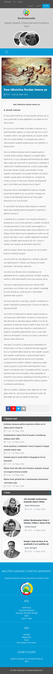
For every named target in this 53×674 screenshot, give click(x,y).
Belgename (26, 637)
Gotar (26, 616)
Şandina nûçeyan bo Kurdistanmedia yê (27, 659)
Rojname (7, 2)
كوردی (30, 6)
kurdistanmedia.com (34, 670)
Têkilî (26, 662)
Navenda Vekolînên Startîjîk (27, 613)
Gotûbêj (26, 635)
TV (15, 2)
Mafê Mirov (26, 608)
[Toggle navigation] (6, 52)
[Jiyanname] (32, 38)
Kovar (20, 2)
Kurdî (46, 6)
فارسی (38, 6)
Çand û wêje (27, 619)
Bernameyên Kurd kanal (26, 643)
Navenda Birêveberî (26, 610)
